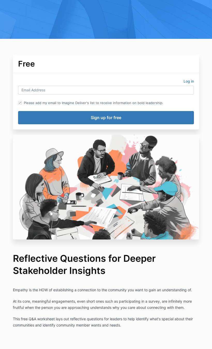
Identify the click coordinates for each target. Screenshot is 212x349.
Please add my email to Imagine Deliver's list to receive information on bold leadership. (93, 103)
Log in (189, 81)
